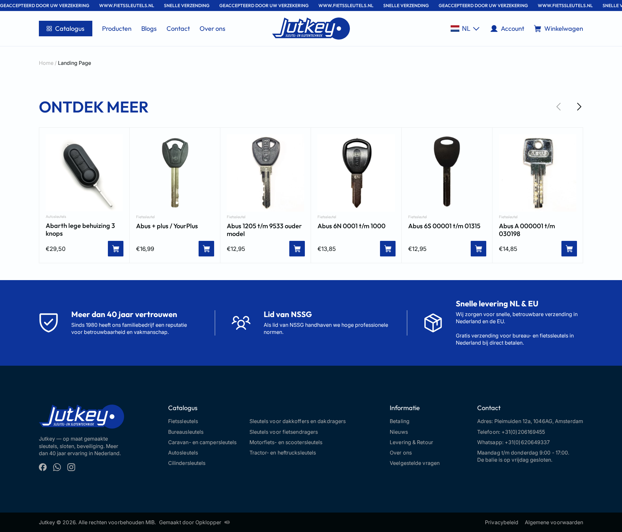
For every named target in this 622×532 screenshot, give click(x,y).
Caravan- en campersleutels (202, 442)
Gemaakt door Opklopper (190, 522)
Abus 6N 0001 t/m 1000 (351, 226)
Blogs (149, 28)
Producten (117, 28)
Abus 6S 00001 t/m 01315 (444, 226)
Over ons (212, 28)
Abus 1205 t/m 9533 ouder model (264, 230)
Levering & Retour (411, 442)
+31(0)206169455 (523, 432)
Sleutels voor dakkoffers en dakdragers (297, 421)
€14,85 (508, 248)
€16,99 (145, 248)
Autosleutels (56, 217)
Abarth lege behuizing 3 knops (80, 229)
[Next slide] (579, 107)
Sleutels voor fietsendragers (283, 432)
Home (46, 63)
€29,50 (55, 248)
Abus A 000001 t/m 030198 (527, 230)
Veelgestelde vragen (415, 463)
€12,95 (236, 248)
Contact (178, 28)
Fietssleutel (145, 217)
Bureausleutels (185, 432)
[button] (465, 28)
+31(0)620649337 (527, 442)
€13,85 (326, 248)
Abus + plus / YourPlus (167, 226)
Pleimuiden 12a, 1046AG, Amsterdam (538, 421)
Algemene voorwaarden (554, 522)
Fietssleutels (183, 421)
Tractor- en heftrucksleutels (282, 452)
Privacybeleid (501, 522)
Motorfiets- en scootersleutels (286, 442)
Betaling (399, 421)
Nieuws (399, 432)
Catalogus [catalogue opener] (70, 28)
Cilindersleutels (187, 463)
